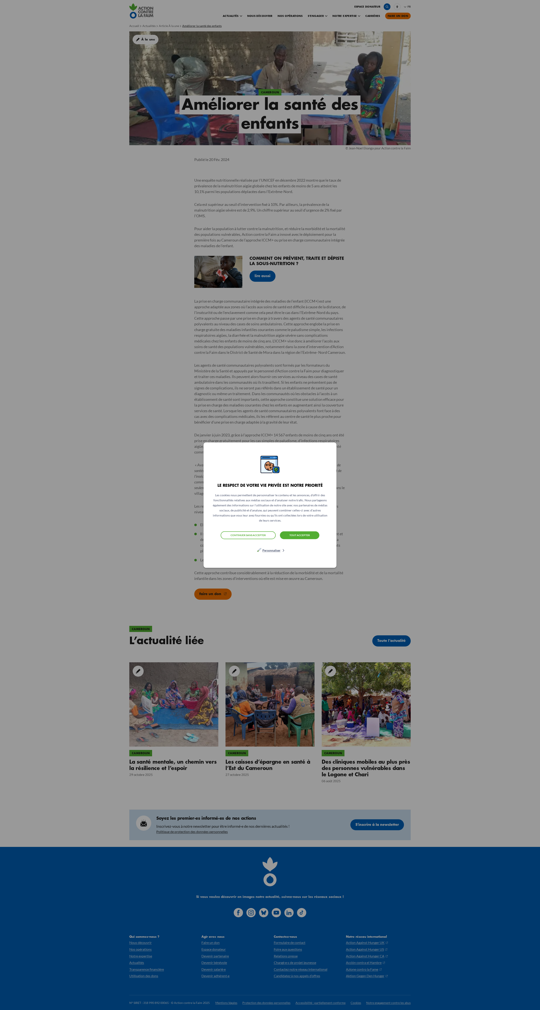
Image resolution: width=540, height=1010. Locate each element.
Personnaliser (271, 550)
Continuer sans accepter (248, 535)
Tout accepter (299, 535)
